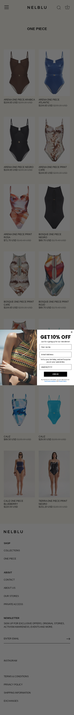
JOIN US (55, 374)
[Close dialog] (71, 332)
